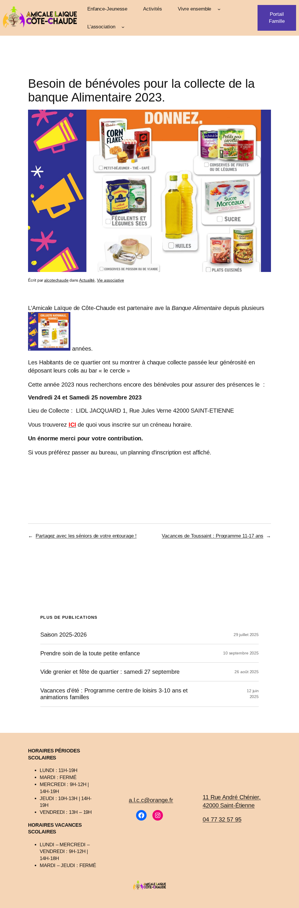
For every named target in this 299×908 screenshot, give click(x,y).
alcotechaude (56, 280)
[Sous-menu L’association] (122, 26)
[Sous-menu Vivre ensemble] (219, 8)
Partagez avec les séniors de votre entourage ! (86, 536)
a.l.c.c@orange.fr (151, 800)
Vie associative (110, 280)
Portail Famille (276, 17)
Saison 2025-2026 (63, 634)
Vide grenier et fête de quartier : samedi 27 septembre (110, 671)
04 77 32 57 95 (222, 819)
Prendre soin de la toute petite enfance (90, 653)
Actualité (87, 280)
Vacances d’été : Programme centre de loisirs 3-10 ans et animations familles (114, 693)
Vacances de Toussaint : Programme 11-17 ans (212, 536)
